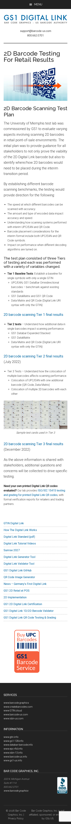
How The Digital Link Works (20, 530)
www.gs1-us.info (13, 760)
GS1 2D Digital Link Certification (23, 604)
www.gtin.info (11, 737)
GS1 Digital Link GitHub (18, 570)
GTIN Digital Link (14, 523)
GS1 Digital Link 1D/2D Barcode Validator (29, 610)
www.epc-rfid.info (13, 748)
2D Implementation (15, 597)
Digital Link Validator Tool (19, 563)
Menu (38, 4)
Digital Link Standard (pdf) (19, 536)
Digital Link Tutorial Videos (20, 543)
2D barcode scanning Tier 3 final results (33, 444)
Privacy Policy (16, 818)
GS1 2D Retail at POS (16, 590)
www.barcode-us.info (15, 756)
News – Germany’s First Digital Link (25, 584)
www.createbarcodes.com (18, 706)
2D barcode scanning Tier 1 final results (33, 315)
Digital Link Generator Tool (19, 557)
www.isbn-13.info (13, 752)
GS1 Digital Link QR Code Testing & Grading (30, 617)
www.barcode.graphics (16, 702)
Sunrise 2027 (12, 550)
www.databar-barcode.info (18, 744)
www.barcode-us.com (16, 714)
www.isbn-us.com (13, 718)
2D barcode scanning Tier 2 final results (33, 356)
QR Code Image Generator (19, 577)
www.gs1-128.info (13, 741)
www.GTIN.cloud (13, 710)
